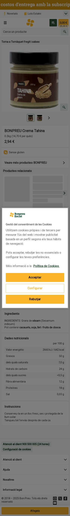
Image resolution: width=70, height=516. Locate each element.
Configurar (35, 288)
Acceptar (35, 277)
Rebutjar (35, 299)
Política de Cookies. (46, 266)
